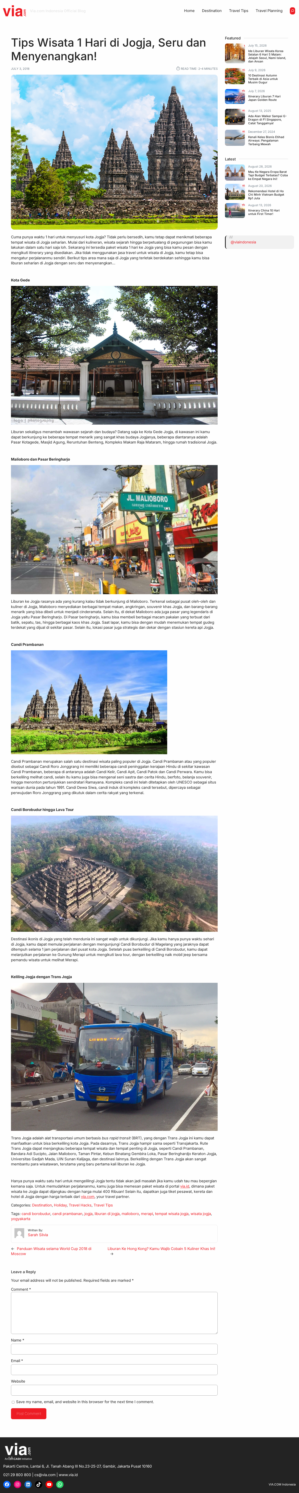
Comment (21, 1289)
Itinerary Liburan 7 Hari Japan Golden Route (264, 98)
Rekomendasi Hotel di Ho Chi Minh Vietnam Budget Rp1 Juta (266, 194)
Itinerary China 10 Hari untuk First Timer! (264, 212)
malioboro (130, 1213)
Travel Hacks (80, 1205)
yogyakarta (20, 1218)
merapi (147, 1213)
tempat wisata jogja (172, 1213)
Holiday (60, 1205)
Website (18, 1381)
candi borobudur (36, 1213)
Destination (42, 1205)
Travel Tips (103, 1205)
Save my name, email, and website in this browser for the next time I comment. (85, 1401)
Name (17, 1340)
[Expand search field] (292, 10)
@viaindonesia (243, 242)
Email (17, 1360)
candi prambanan (67, 1213)
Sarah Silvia (38, 1235)
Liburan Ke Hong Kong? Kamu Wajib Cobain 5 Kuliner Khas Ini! (161, 1248)
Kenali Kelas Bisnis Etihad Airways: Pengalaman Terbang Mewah (266, 140)
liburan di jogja (107, 1213)
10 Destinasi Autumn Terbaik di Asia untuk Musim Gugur (263, 79)
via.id (184, 1186)
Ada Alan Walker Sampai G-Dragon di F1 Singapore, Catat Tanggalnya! (267, 119)
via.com (87, 1196)
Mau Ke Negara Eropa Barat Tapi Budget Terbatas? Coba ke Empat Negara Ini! (268, 175)
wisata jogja (201, 1213)
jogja (88, 1213)
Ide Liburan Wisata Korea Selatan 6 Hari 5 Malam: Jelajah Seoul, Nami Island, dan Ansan (267, 56)
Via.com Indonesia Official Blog (58, 11)
